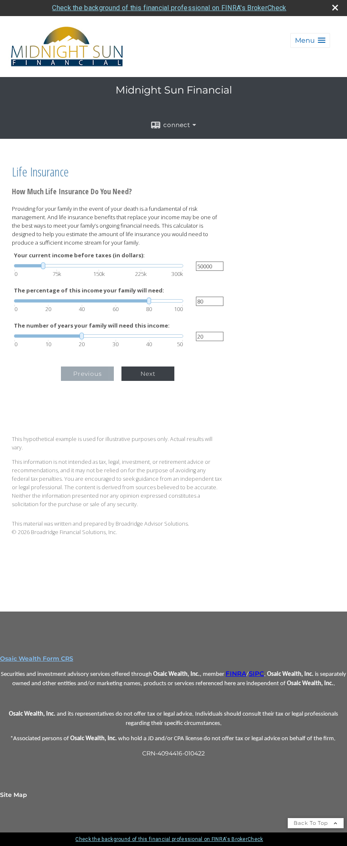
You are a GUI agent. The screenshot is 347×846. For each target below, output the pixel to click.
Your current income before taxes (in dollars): (79, 255)
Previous (87, 374)
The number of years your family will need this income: (92, 325)
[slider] (98, 265)
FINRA (236, 674)
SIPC (256, 674)
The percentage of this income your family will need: (89, 290)
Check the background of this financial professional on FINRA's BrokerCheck (169, 8)
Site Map (13, 795)
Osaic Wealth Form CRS (36, 658)
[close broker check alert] (335, 7)
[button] (310, 40)
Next (148, 374)
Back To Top (312, 823)
